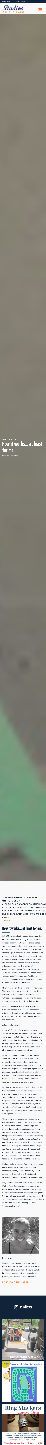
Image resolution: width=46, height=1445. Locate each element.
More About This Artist (15, 1282)
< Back (6, 920)
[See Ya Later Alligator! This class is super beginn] (23, 1381)
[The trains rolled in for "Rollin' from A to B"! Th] (23, 1339)
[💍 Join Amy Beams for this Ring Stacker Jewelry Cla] (23, 1424)
